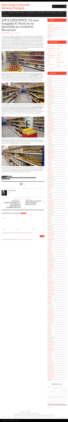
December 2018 (50, 287)
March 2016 (49, 362)
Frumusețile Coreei (51, 55)
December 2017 (50, 314)
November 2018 (50, 289)
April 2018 (49, 305)
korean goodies (21, 177)
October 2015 (50, 373)
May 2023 (49, 166)
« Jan (48, 407)
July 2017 (49, 325)
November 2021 (50, 207)
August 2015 (50, 378)
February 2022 (50, 200)
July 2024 (49, 134)
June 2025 (49, 109)
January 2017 (50, 339)
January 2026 (50, 93)
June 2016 (49, 355)
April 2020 (49, 250)
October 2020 (50, 236)
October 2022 (50, 182)
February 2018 (50, 310)
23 (65, 400)
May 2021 (49, 221)
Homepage (49, 35)
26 (54, 403)
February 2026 (50, 90)
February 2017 (50, 337)
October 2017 (50, 319)
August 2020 (50, 241)
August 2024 (50, 132)
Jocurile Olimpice (50, 57)
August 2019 (50, 268)
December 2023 (50, 150)
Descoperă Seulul (30, 12)
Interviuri (10, 12)
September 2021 (50, 211)
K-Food (7, 177)
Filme (58, 50)
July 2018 (49, 298)
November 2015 (50, 371)
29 (62, 403)
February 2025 (50, 118)
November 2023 (50, 152)
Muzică (48, 62)
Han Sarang (5, 33)
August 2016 (50, 351)
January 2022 (50, 202)
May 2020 (49, 248)
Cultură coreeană (50, 46)
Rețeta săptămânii (51, 12)
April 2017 (49, 332)
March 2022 (49, 198)
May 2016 (49, 357)
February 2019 (50, 282)
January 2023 (50, 175)
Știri (4, 12)
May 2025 (49, 111)
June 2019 (49, 273)
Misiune (48, 37)
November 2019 (50, 262)
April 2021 (49, 223)
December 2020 (50, 232)
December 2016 (50, 342)
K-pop (48, 59)
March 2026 (49, 88)
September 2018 (50, 294)
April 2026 (49, 86)
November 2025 (50, 97)
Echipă (48, 33)
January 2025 (50, 120)
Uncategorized (50, 69)
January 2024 (50, 148)
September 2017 (50, 321)
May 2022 (49, 193)
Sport (58, 64)
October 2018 (50, 291)
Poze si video (6, 15)
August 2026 (50, 77)
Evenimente (60, 12)
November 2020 (50, 234)
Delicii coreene (41, 12)
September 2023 (50, 157)
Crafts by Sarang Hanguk (52, 28)
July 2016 (49, 353)
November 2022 (50, 179)
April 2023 (49, 168)
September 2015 (50, 376)
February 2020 (50, 255)
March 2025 (49, 116)
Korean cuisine (14, 177)
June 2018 (49, 300)
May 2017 (49, 330)
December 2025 (50, 95)
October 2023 (50, 154)
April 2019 (49, 278)
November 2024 (50, 125)
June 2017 (49, 328)
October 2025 (50, 100)
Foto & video (59, 53)
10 (48, 396)
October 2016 (50, 346)
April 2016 (49, 360)
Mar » (51, 407)
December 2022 (50, 177)
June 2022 (49, 191)
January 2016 (50, 367)
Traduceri (59, 66)
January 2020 (50, 257)
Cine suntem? (50, 24)
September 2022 (50, 184)
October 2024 (50, 127)
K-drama (9, 176)
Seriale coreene (50, 64)
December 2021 (50, 205)
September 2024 (50, 129)
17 (48, 400)
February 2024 (50, 145)
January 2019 (50, 284)
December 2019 (50, 259)
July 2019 (49, 271)
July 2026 (49, 79)
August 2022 (50, 186)
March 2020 (49, 253)
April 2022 (49, 195)
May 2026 (49, 84)
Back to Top (62, 417)
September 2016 (50, 348)
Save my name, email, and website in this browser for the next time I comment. (17, 232)
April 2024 (49, 141)
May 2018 (49, 303)
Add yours (23, 213)
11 (51, 396)
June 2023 (49, 164)
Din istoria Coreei (50, 31)
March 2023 (49, 170)
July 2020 (49, 243)
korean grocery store (30, 177)
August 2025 (50, 104)
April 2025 (49, 113)
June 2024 (49, 136)
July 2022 (49, 189)
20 (56, 400)
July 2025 (49, 106)
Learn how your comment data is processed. (24, 239)
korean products (5, 179)
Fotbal (48, 53)
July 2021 (49, 216)
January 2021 (50, 230)
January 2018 (50, 312)
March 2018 (49, 307)
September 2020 (50, 239)
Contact (48, 26)
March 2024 (49, 143)
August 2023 (50, 159)
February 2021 (50, 227)
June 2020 (49, 246)
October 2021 (50, 209)
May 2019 (49, 275)
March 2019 (49, 280)
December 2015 (50, 369)
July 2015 (49, 380)
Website (9, 192)
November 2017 (50, 316)
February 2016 (50, 364)
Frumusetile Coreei (20, 12)
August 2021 (50, 214)
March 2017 (49, 335)
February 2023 (50, 173)
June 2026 (49, 81)
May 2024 (49, 138)
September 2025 (50, 102)
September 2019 (50, 266)
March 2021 (49, 225)
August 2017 (50, 323)
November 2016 (50, 344)
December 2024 (50, 122)
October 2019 (50, 264)
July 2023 (49, 161)
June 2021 (49, 218)
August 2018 (50, 296)
